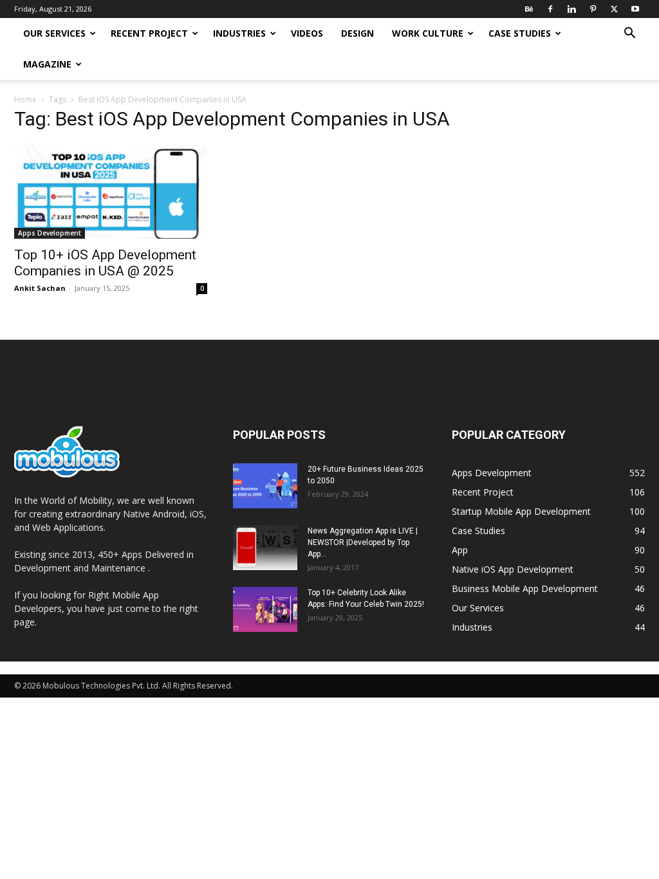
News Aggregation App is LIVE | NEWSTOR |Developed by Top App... (363, 542)
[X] (614, 9)
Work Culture (427, 33)
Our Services (54, 33)
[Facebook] (550, 9)
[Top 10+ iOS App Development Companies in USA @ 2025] (110, 191)
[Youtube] (635, 9)
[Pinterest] (592, 9)
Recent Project (149, 33)
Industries (239, 33)
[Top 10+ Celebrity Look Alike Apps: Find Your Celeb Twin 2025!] (265, 609)
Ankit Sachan (40, 288)
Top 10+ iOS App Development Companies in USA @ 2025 (105, 263)
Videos (307, 33)
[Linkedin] (571, 9)
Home (25, 99)
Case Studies (519, 33)
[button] (629, 34)
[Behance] (529, 9)
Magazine (47, 64)
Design (357, 33)
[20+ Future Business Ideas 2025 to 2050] (265, 485)
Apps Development (49, 232)
